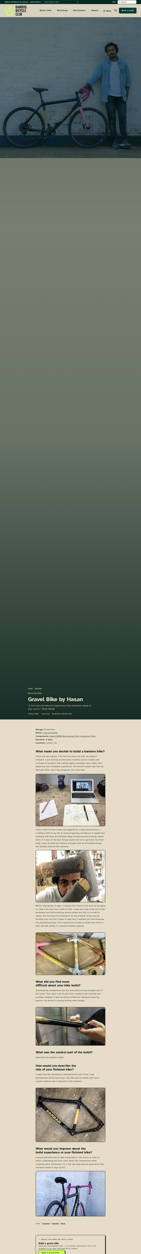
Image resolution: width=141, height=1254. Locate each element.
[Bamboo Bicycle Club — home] (16, 11)
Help (114, 2)
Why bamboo (79, 10)
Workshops (62, 10)
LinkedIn (55, 1223)
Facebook (46, 1223)
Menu (108, 11)
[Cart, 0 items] (115, 10)
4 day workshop (49, 733)
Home (30, 688)
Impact (94, 10)
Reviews (38, 688)
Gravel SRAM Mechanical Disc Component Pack (73, 736)
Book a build (128, 10)
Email (63, 1223)
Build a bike (46, 10)
